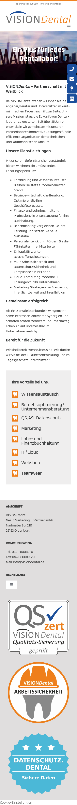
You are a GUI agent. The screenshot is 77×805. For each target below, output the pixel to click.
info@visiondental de (50, 3)
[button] (38, 394)
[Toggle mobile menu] (69, 25)
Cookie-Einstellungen (16, 802)
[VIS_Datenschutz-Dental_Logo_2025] (38, 735)
